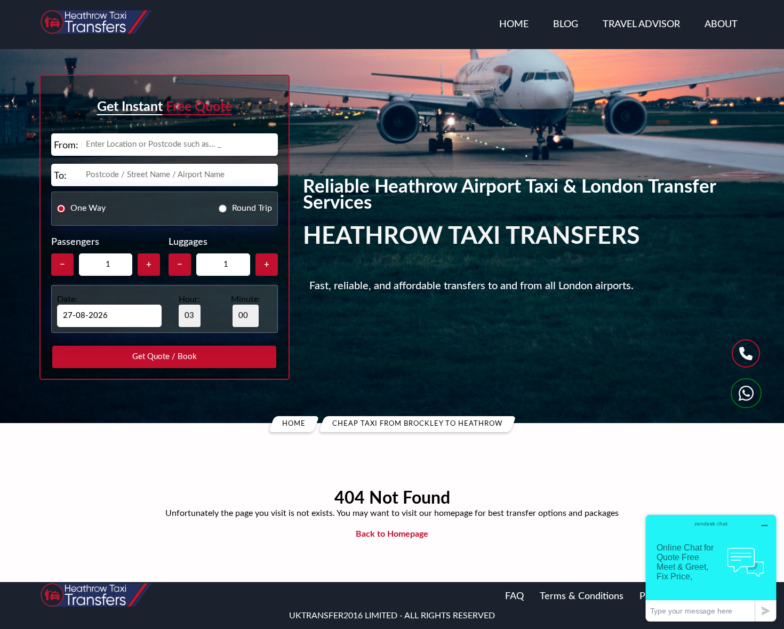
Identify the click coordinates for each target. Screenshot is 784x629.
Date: (67, 299)
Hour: (189, 299)
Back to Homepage (392, 534)
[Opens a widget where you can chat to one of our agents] (711, 568)
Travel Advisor (641, 24)
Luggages (188, 242)
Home (514, 24)
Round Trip (252, 208)
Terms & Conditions (581, 596)
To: (60, 176)
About (721, 24)
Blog (565, 24)
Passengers (75, 242)
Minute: (245, 299)
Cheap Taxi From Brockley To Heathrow (417, 423)
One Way (88, 208)
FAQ (514, 596)
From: (66, 145)
